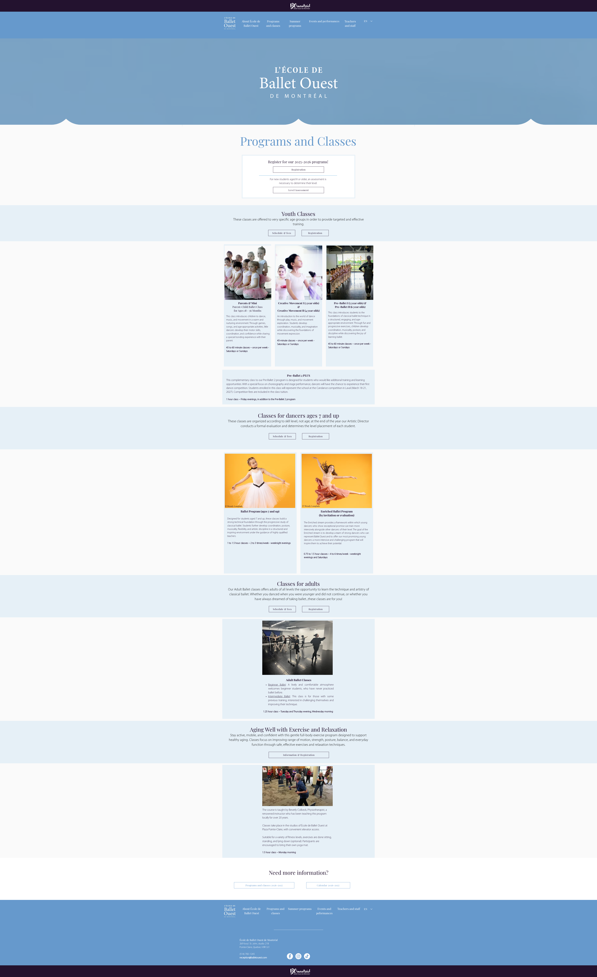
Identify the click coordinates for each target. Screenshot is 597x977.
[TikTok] (307, 956)
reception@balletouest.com (253, 957)
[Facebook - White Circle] (290, 956)
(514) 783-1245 (247, 954)
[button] (324, 21)
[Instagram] (298, 956)
